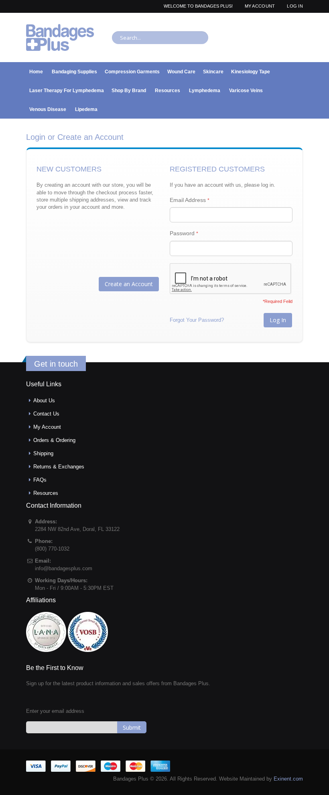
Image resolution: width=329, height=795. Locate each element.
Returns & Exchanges (58, 467)
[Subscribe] (131, 727)
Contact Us (46, 414)
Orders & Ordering (54, 440)
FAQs (40, 480)
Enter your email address (55, 711)
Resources (45, 493)
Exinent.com (288, 779)
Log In (295, 6)
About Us (44, 401)
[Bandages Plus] (60, 37)
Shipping (43, 453)
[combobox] (160, 37)
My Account (260, 6)
